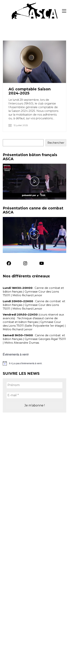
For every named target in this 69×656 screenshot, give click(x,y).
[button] (64, 11)
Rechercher (55, 142)
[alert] (34, 363)
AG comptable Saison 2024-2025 (29, 91)
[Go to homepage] (35, 11)
